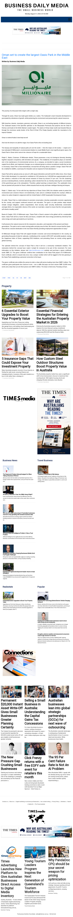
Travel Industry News (30, 906)
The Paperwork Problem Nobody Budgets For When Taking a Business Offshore (17, 475)
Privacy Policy (55, 801)
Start (4, 277)
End (30, 277)
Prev (9, 277)
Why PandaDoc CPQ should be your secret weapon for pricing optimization (59, 869)
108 (21, 277)
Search (69, 801)
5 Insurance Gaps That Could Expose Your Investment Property (17, 362)
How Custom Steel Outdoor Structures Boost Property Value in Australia (51, 364)
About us (11, 801)
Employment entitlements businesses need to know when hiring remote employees (52, 621)
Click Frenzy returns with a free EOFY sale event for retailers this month (35, 767)
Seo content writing (45, 801)
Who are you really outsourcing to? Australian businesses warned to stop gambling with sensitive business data (19, 513)
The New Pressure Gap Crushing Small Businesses (11, 763)
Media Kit (30, 804)
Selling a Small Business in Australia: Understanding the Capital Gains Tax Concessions (35, 712)
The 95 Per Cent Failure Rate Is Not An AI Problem (58, 763)
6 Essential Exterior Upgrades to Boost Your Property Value (16, 314)
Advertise (63, 801)
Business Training (5, 910)
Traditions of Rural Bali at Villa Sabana (48, 474)
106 (13, 277)
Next (25, 277)
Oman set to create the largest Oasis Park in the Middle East (36, 56)
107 (17, 277)
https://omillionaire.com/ (36, 250)
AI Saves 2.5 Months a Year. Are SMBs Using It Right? (17, 494)
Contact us (5, 801)
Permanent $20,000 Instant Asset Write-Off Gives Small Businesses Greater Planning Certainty (12, 714)
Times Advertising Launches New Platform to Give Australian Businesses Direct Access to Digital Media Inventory (11, 878)
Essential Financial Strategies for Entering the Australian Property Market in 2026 (52, 316)
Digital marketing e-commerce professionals (27, 801)
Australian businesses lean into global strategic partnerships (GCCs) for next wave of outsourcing (59, 714)
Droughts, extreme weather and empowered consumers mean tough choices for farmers (53, 634)
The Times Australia (40, 804)
